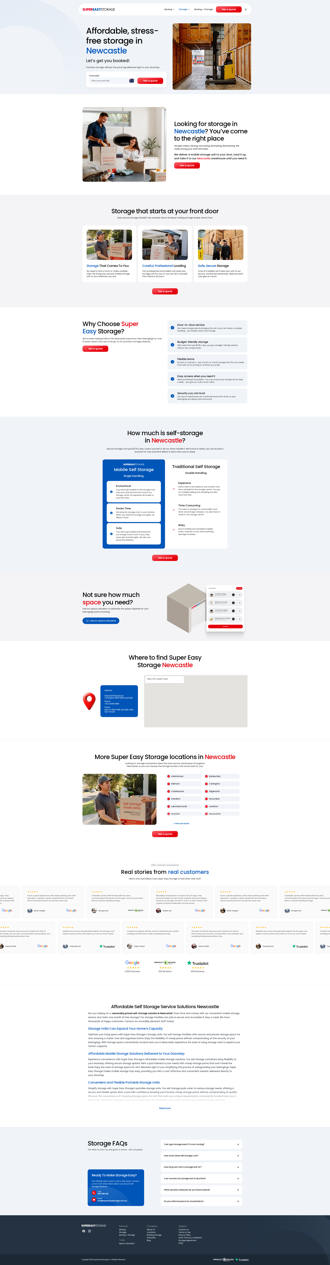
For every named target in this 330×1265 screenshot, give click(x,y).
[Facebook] (83, 1231)
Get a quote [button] (187, 165)
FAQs (181, 1243)
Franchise (151, 1237)
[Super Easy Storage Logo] (93, 1226)
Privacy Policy (185, 1235)
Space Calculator (127, 1243)
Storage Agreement (187, 1240)
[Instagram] (89, 1231)
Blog (149, 1240)
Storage (183, 9)
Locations (151, 1232)
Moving (168, 9)
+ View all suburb (181, 823)
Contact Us (184, 1229)
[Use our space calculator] (207, 607)
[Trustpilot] (242, 1259)
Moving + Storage (203, 9)
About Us (151, 1229)
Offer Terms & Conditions (190, 1237)
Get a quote (229, 9)
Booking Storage (154, 1235)
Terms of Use (185, 1232)
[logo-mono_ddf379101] (223, 1259)
